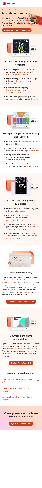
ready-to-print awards (30, 166)
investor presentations (14, 348)
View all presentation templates (17, 30)
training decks (11, 99)
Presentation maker (16, 10)
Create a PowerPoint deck (21, 363)
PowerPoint (12, 3)
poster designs (21, 159)
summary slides (25, 292)
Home (4, 10)
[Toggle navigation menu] (38, 3)
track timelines (19, 81)
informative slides (32, 141)
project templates (12, 83)
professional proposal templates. (17, 74)
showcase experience (13, 92)
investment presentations (15, 90)
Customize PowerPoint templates (21, 301)
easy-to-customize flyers (15, 220)
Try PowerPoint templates (21, 424)
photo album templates (17, 229)
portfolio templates (13, 238)
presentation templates (18, 211)
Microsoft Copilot (11, 282)
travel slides (34, 227)
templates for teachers (31, 150)
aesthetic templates (12, 280)
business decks (24, 72)
